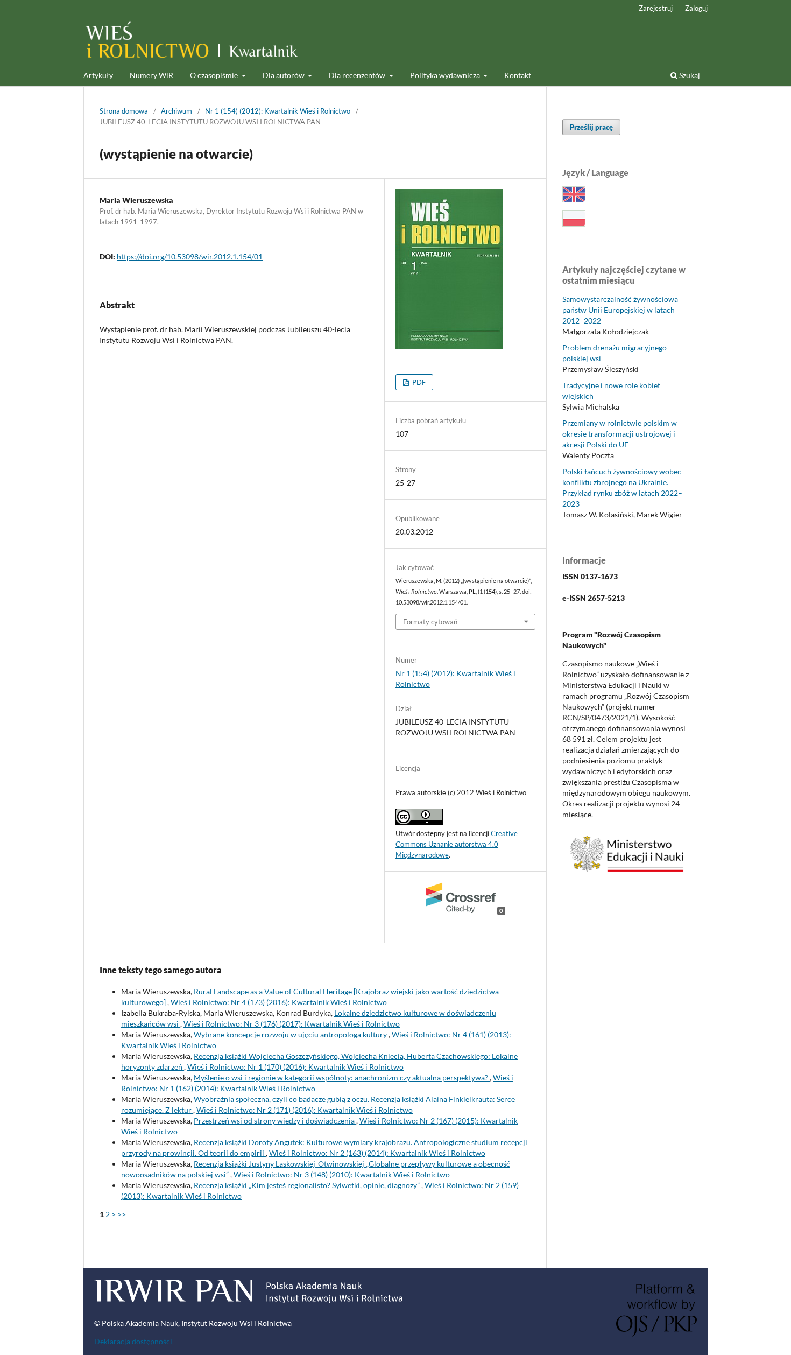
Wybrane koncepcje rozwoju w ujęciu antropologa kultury (291, 1034)
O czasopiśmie (214, 75)
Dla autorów (284, 75)
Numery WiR (151, 75)
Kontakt (517, 75)
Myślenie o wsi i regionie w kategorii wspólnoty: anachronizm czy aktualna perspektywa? (342, 1077)
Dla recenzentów (358, 75)
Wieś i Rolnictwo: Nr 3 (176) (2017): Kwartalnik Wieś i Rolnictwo (291, 1023)
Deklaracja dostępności (133, 1341)
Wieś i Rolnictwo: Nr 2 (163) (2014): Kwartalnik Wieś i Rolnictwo (377, 1152)
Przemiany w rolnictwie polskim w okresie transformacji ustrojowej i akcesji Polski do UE (619, 433)
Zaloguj (696, 8)
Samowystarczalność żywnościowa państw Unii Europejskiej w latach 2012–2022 (620, 309)
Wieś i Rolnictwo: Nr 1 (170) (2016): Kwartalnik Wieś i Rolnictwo (295, 1066)
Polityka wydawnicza (446, 75)
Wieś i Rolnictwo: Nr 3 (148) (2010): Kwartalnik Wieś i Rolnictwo (342, 1174)
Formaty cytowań (430, 621)
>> (121, 1214)
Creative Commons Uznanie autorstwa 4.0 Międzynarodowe (457, 844)
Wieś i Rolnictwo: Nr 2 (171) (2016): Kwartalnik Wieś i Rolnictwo (304, 1109)
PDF (418, 382)
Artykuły (98, 75)
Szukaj (688, 75)
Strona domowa (124, 111)
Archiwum (176, 111)
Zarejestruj (656, 8)
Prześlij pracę (591, 127)
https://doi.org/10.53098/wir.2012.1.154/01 (190, 256)
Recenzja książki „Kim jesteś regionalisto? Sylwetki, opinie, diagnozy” (307, 1185)
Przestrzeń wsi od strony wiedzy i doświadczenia (275, 1120)
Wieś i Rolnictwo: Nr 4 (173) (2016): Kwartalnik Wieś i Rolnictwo (279, 1002)
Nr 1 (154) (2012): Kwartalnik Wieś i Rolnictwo (277, 111)
